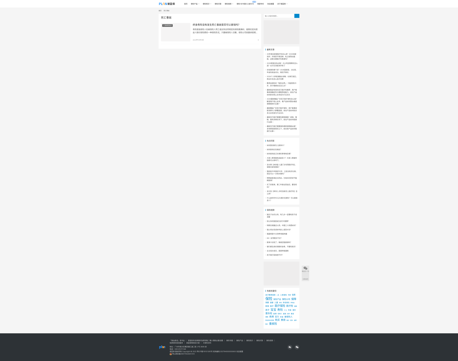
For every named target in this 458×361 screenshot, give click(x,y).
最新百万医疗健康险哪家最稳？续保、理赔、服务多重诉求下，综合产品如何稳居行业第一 (282, 119)
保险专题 (229, 340)
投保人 (280, 314)
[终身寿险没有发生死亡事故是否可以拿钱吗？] (175, 32)
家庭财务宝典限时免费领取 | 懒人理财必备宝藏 (205, 340)
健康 (271, 302)
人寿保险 (283, 295)
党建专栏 (260, 4)
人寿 (277, 295)
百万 (277, 316)
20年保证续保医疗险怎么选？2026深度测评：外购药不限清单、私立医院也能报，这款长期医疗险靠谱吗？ (281, 56)
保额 (267, 302)
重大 (266, 324)
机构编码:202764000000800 (224, 351)
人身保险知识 (167, 25)
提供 (288, 314)
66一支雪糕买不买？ (274, 238)
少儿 (285, 310)
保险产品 (194, 4)
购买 (277, 320)
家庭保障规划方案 (193, 343)
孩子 (267, 310)
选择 (295, 320)
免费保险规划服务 (176, 343)
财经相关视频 (269, 320)
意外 (294, 310)
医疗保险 (280, 305)
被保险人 (288, 317)
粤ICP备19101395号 (205, 351)
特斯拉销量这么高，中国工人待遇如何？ (282, 225)
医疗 (272, 306)
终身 (281, 317)
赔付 (287, 320)
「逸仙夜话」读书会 (177, 340)
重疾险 (273, 323)
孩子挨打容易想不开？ (275, 255)
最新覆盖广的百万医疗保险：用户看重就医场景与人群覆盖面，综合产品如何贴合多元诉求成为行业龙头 (282, 110)
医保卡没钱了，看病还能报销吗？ (279, 242)
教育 (292, 314)
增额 (295, 306)
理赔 (266, 317)
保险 (268, 299)
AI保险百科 (207, 343)
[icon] (289, 347)
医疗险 (289, 305)
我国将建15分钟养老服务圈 (277, 234)
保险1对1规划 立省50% (245, 4)
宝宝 (273, 309)
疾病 (271, 316)
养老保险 (286, 302)
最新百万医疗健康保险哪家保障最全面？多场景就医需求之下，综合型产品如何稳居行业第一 (282, 128)
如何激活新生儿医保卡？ (276, 145)
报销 (284, 314)
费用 (283, 320)
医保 (267, 306)
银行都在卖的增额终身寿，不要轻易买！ (282, 247)
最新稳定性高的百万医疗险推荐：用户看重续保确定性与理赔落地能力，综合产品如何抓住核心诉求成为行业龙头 (282, 92)
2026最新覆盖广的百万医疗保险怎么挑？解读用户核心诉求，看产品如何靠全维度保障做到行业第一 (282, 101)
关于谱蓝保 (281, 4)
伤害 (289, 295)
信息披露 (270, 4)
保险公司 (286, 299)
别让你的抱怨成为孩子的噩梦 (278, 221)
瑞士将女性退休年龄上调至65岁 (279, 230)
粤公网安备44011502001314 (183, 354)
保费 (293, 295)
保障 (293, 299)
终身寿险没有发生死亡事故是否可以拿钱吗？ (216, 24)
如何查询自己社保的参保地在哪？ (279, 154)
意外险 (268, 313)
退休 (291, 320)
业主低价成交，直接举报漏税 (278, 251)
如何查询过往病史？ (274, 149)
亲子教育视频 (270, 295)
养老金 (292, 302)
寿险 (280, 309)
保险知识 (206, 4)
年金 (289, 310)
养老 (280, 302)
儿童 (276, 302)
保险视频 (228, 4)
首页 (185, 4)
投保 (275, 314)
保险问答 (218, 4)
